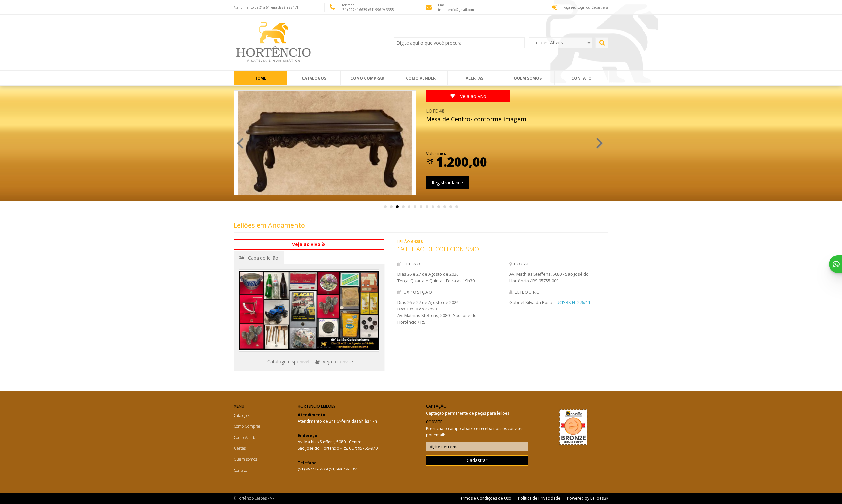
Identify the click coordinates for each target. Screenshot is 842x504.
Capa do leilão (262, 258)
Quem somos (528, 78)
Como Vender (421, 78)
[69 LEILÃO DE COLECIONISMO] (309, 310)
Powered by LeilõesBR (587, 498)
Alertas (474, 78)
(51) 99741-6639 (355, 9)
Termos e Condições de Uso (484, 498)
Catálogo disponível (287, 361)
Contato (581, 78)
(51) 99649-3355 (381, 9)
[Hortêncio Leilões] (278, 42)
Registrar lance (447, 182)
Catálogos (314, 78)
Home (260, 78)
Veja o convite (337, 361)
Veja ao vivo (307, 244)
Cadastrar (477, 460)
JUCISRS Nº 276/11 (573, 302)
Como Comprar (367, 78)
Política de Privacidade (539, 498)
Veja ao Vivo (472, 96)
